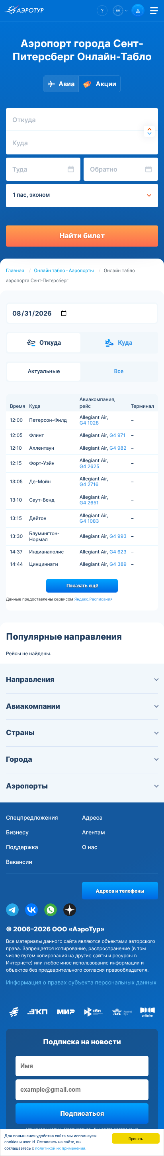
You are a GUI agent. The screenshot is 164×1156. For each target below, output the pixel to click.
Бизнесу (17, 832)
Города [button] (19, 759)
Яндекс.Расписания (93, 599)
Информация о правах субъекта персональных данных (81, 982)
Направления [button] (30, 680)
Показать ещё (82, 586)
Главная (15, 270)
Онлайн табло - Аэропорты (64, 270)
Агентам (93, 832)
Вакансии (19, 862)
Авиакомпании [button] (33, 706)
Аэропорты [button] (27, 786)
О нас (90, 847)
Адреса (92, 817)
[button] (102, 10)
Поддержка (22, 847)
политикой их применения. (60, 1148)
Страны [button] (20, 733)
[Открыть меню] (154, 10)
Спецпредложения (32, 817)
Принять (136, 1138)
